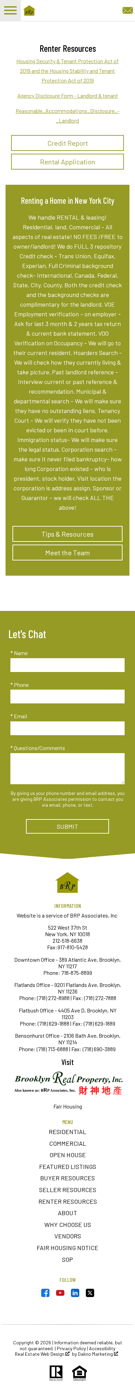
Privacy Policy (71, 1348)
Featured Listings (67, 1166)
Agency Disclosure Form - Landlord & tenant (67, 95)
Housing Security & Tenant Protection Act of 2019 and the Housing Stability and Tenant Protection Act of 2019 (67, 71)
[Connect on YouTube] (60, 1295)
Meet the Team (67, 552)
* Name (19, 653)
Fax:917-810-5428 (67, 947)
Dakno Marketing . (98, 1354)
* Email (18, 716)
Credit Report (67, 143)
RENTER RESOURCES (67, 1201)
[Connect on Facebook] (45, 1295)
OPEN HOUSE (68, 1155)
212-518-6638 (67, 940)
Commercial (67, 1143)
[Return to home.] (61, 10)
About (67, 1213)
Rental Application (67, 161)
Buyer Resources (67, 1178)
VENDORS (67, 1236)
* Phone (19, 684)
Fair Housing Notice (67, 1247)
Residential (67, 1131)
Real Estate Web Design (40, 1354)
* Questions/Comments (37, 748)
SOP (67, 1259)
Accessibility (102, 1348)
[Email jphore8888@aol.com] (128, 9)
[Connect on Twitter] (90, 1295)
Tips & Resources (67, 534)
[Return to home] (67, 882)
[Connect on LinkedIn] (75, 1295)
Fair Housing (67, 1106)
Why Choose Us (67, 1224)
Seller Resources (67, 1189)
